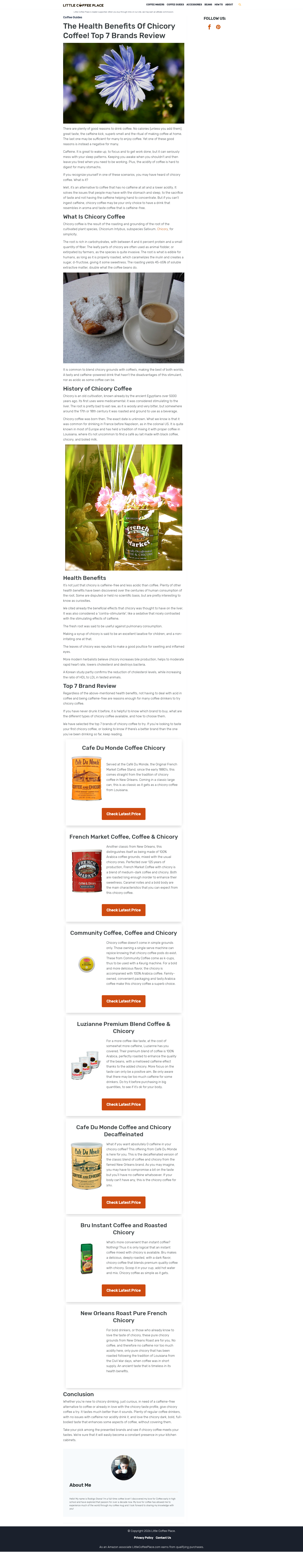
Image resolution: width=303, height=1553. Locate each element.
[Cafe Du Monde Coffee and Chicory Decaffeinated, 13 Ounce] (86, 1166)
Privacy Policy (143, 1537)
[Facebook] (211, 26)
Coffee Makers (155, 4)
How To (219, 4)
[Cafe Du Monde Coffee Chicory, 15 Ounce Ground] (86, 778)
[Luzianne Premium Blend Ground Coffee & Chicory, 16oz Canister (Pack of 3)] (86, 1065)
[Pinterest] (220, 26)
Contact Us (163, 1537)
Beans (208, 4)
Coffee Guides (175, 4)
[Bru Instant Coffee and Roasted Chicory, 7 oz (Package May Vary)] (86, 1259)
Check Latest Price (124, 814)
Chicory (162, 229)
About (229, 4)
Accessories (194, 4)
